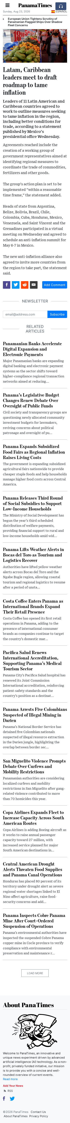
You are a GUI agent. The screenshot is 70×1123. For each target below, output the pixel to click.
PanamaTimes (35, 5)
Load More (35, 973)
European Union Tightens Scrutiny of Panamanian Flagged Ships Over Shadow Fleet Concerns (31, 22)
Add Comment (54, 285)
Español (61, 11)
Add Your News (13, 1085)
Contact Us (38, 1112)
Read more (10, 1079)
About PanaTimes (16, 1116)
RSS (10, 1090)
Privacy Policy (38, 1116)
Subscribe (57, 314)
